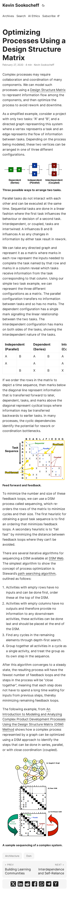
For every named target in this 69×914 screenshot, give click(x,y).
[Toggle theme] (43, 5)
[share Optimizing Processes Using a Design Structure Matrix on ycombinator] (55, 884)
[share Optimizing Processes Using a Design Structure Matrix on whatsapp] (41, 884)
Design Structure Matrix (48, 90)
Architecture (12, 855)
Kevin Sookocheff (20, 5)
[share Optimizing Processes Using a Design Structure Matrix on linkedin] (20, 884)
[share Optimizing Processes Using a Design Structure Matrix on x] (13, 884)
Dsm (28, 855)
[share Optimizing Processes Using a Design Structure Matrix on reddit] (27, 884)
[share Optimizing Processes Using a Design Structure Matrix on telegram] (48, 884)
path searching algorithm (37, 573)
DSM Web (56, 558)
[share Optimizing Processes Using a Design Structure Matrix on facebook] (34, 884)
